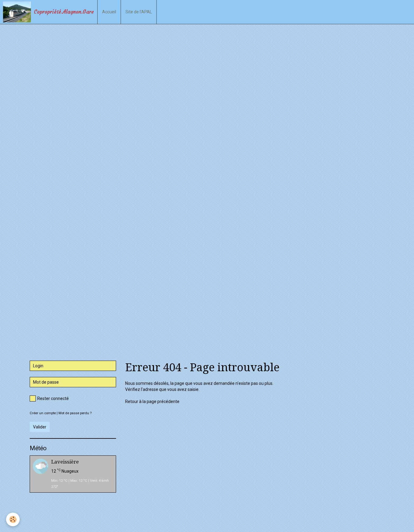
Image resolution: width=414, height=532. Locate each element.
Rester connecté (53, 398)
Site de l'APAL (138, 11)
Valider (39, 427)
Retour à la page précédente (152, 401)
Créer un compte (43, 413)
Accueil (109, 11)
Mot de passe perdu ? (75, 413)
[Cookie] (13, 519)
